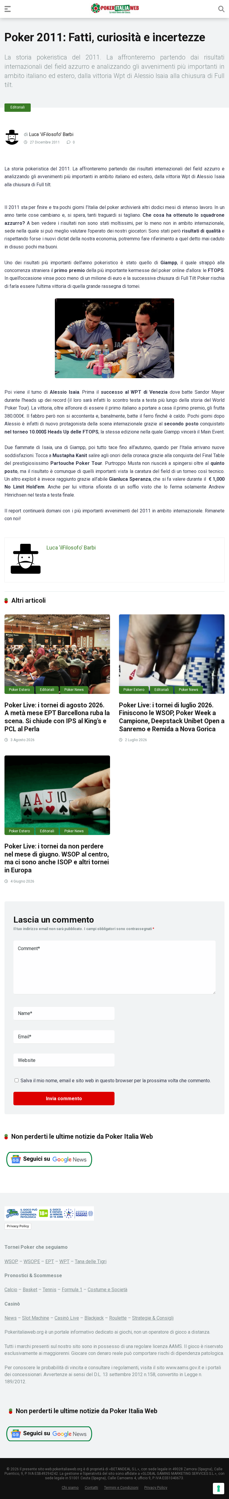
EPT (49, 1261)
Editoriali (17, 107)
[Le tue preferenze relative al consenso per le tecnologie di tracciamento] (218, 1488)
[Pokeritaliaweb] (114, 9)
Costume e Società (107, 1289)
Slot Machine (35, 1318)
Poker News (74, 690)
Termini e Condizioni (121, 1487)
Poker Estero (19, 690)
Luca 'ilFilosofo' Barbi (51, 134)
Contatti (91, 1487)
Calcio (10, 1289)
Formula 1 (72, 1289)
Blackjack (94, 1318)
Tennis (49, 1289)
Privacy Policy (18, 1226)
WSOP (11, 1261)
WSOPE (32, 1261)
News (10, 1318)
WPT (64, 1261)
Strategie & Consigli (153, 1318)
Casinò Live (67, 1318)
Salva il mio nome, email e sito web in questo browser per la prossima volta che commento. (116, 1080)
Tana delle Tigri (90, 1261)
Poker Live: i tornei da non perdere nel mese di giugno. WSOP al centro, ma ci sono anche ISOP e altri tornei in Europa (56, 858)
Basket (30, 1289)
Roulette (118, 1318)
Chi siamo (70, 1487)
